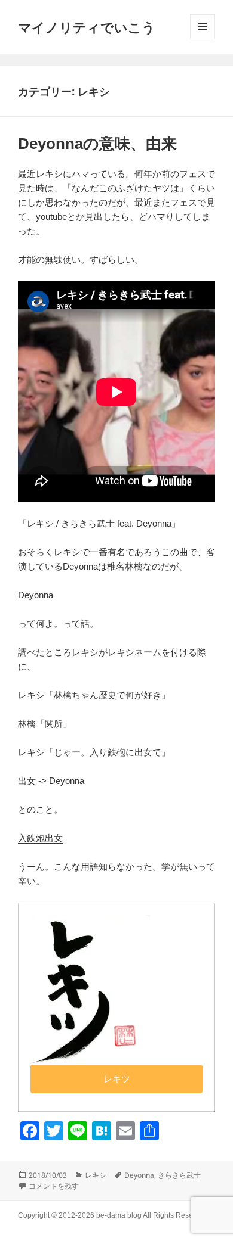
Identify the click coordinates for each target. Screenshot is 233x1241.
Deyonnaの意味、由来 (97, 144)
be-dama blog (119, 1215)
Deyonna (139, 1175)
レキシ (95, 1175)
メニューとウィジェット (202, 26)
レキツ (116, 1079)
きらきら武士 (179, 1175)
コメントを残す (54, 1186)
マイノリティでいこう (86, 27)
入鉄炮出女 (40, 838)
